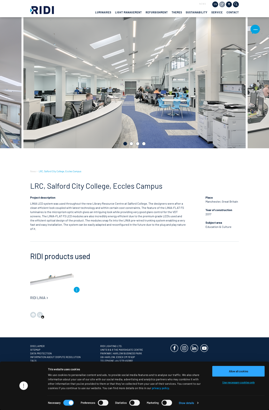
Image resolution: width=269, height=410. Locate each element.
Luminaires (103, 12)
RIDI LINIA (38, 298)
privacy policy (160, 388)
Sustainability (197, 12)
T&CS (33, 360)
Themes (177, 12)
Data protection (41, 353)
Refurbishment (157, 12)
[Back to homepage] (42, 9)
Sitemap (35, 349)
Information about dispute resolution (55, 357)
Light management (128, 12)
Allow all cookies (238, 371)
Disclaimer (37, 346)
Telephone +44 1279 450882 (116, 360)
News (202, 3)
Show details (186, 403)
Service (217, 12)
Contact (233, 12)
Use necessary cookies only (238, 382)
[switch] (103, 403)
